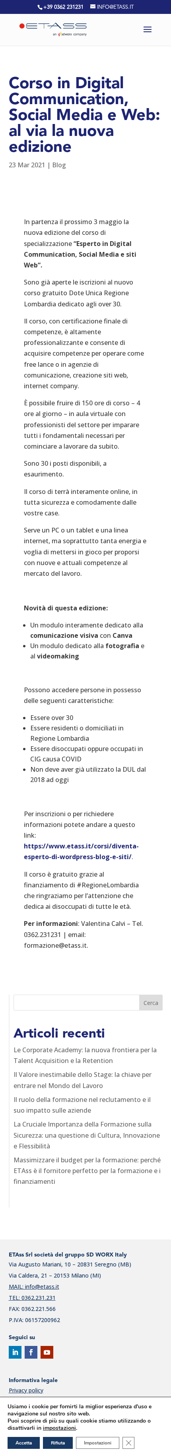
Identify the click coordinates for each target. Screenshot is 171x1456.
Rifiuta (58, 1443)
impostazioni (59, 1428)
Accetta (24, 1443)
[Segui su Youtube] (47, 1352)
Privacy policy (26, 1390)
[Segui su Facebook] (31, 1352)
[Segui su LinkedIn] (15, 1352)
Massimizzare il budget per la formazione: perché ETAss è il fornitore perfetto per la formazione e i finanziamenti (87, 1171)
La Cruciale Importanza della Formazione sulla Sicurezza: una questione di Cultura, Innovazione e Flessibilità (87, 1135)
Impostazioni (97, 1443)
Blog (59, 165)
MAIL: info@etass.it (34, 1286)
